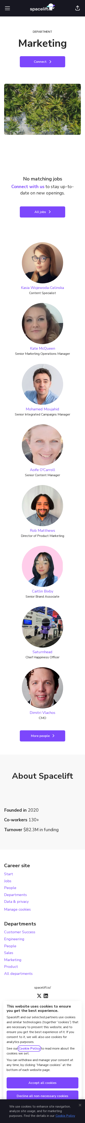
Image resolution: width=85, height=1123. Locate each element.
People (10, 887)
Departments (15, 894)
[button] (77, 8)
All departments (18, 973)
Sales (8, 952)
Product (11, 966)
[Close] (80, 1105)
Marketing (12, 959)
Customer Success (19, 932)
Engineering (14, 939)
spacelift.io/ (42, 987)
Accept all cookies (42, 1083)
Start (8, 874)
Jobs (7, 881)
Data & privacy (16, 901)
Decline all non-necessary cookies (42, 1096)
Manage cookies (17, 909)
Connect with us (27, 187)
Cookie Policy (29, 1048)
